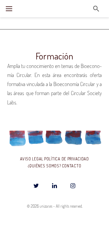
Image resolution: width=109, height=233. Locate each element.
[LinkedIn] (54, 186)
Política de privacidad (66, 158)
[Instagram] (73, 186)
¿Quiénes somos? (44, 165)
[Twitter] (36, 186)
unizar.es (46, 206)
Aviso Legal (31, 158)
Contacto (71, 165)
